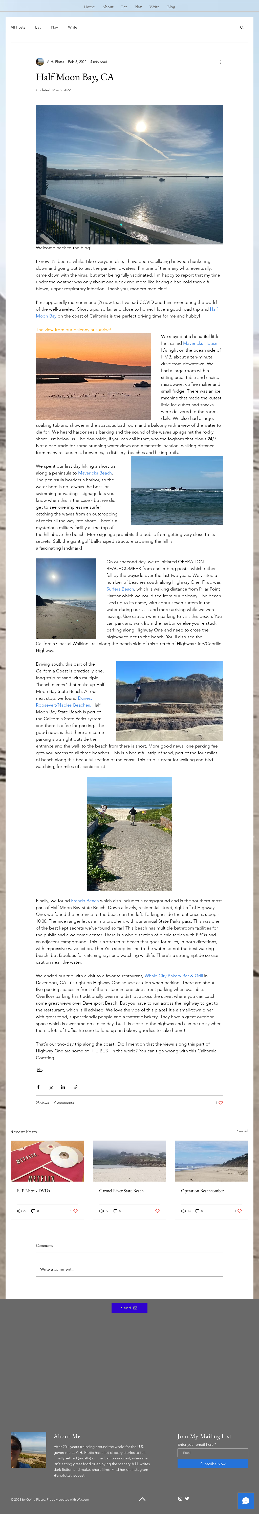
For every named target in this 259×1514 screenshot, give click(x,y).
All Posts (18, 27)
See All (242, 1131)
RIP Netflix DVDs (33, 1190)
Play (54, 27)
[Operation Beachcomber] (211, 1161)
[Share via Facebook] (38, 1087)
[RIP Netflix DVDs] (47, 1161)
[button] (242, 27)
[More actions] (220, 62)
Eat (38, 27)
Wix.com (83, 1499)
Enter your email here (195, 1444)
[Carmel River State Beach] (129, 1161)
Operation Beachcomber (202, 1190)
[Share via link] (75, 1087)
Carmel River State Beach (121, 1190)
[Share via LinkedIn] (63, 1087)
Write (72, 27)
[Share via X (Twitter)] (50, 1087)
